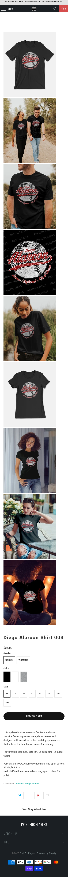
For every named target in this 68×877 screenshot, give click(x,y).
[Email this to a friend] (47, 795)
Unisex (9, 660)
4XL (7, 702)
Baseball (20, 783)
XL (40, 693)
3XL (58, 693)
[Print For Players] (34, 8)
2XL (49, 693)
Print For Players (28, 853)
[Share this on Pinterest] (38, 795)
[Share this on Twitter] (20, 795)
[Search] (55, 8)
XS (7, 693)
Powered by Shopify (46, 853)
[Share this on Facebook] (29, 795)
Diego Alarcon (32, 783)
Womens (23, 660)
